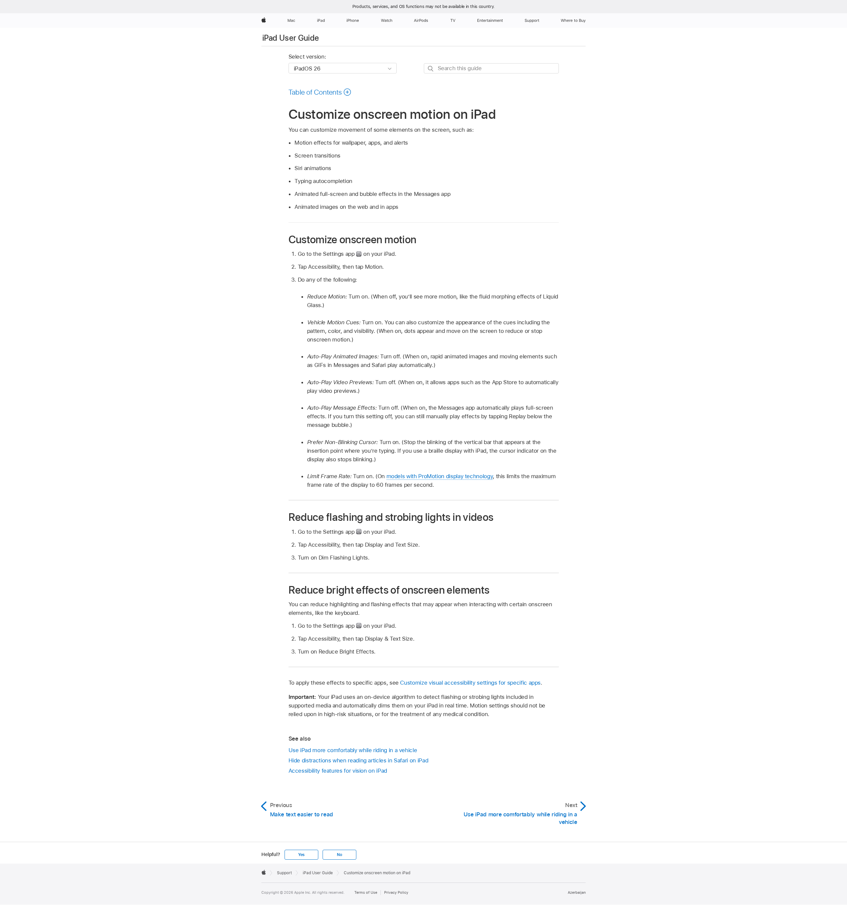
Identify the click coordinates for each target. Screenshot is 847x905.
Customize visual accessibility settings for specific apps (470, 682)
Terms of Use (365, 892)
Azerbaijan (577, 892)
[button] (320, 92)
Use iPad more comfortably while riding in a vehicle (353, 750)
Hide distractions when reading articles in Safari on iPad (358, 760)
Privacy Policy (396, 892)
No (339, 854)
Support (284, 873)
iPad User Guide (290, 38)
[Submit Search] (430, 68)
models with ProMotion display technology (439, 476)
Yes (301, 854)
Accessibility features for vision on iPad (338, 770)
